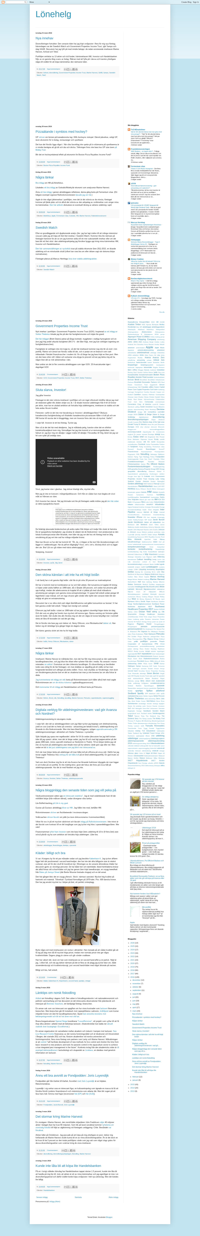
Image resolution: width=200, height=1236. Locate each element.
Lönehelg (53, 14)
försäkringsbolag (158, 466)
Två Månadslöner (138, 130)
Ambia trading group (157, 337)
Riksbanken (64, 641)
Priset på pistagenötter (151, 843)
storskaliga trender (145, 703)
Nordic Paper (145, 601)
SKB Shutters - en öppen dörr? (142, 151)
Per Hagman (142, 631)
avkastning (141, 360)
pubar (130, 649)
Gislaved (152, 471)
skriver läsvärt (53, 817)
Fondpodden (47, 1105)
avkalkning (131, 360)
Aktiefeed (141, 329)
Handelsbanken (49, 1190)
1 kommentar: (52, 977)
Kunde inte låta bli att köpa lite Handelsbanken (68, 1166)
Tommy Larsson (133, 726)
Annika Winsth (159, 344)
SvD (129, 708)
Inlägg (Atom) (54, 1202)
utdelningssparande (76, 778)
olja (159, 612)
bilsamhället (148, 367)
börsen (161, 385)
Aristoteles (160, 352)
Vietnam (138, 751)
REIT (77, 378)
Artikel (38, 998)
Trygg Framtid (148, 728)
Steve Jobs (160, 698)
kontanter (131, 549)
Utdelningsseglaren (157, 738)
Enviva (130, 437)
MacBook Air (132, 574)
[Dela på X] (70, 69)
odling (154, 612)
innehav (142, 507)
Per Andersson (148, 629)
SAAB (100, 73)
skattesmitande (138, 678)
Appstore (131, 350)
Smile (129, 683)
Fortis (141, 459)
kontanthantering (145, 549)
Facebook (141, 444)
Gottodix (72, 216)
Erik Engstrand (150, 437)
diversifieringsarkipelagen (62, 1154)
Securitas (142, 671)
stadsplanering (133, 696)
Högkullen (135, 499)
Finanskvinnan (133, 451)
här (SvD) (90, 1094)
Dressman (161, 424)
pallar (142, 619)
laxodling (68, 698)
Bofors (45, 698)
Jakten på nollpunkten (152, 522)
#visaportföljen (144, 322)
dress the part (152, 424)
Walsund (161, 756)
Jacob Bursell (58, 1105)
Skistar (147, 678)
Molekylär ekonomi (157, 594)
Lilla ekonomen (134, 562)
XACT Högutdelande (138, 760)
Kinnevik (138, 539)
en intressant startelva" (73, 796)
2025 (132, 946)
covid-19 (155, 404)
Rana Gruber (144, 649)
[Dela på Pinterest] (76, 69)
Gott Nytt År (138, 476)
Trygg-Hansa (160, 728)
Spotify (140, 693)
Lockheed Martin (148, 564)
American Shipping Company (142, 339)
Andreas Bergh (148, 342)
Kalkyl (150, 534)
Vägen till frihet (151, 753)
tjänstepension (143, 723)
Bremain (131, 380)
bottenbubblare (159, 377)
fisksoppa (154, 454)
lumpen (137, 567)
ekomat (147, 427)
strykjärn (161, 703)
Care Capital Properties (141, 389)
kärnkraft (131, 554)
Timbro (130, 723)
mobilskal (145, 594)
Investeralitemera (133, 514)
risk (138, 656)
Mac (162, 572)
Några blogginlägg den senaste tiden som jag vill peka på (76, 790)
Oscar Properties (158, 617)
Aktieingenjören (133, 332)
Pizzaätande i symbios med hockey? (61, 131)
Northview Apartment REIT (140, 606)
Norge (130, 604)
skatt (129, 678)
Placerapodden (137, 639)
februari (136, 1077)
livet (154, 562)
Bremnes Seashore (55, 1004)
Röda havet (147, 663)
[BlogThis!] (68, 69)
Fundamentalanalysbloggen (139, 467)
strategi (155, 703)
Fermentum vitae (62, 216)
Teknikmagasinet (158, 713)
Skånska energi (133, 681)
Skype (162, 678)
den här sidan (113, 501)
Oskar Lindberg (133, 619)
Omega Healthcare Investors (151, 614)
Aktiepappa (135, 240)
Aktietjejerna (148, 334)
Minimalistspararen (134, 594)
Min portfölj (146, 907)
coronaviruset (159, 402)
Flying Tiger (138, 457)
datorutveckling (139, 409)
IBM (156, 499)
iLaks (147, 502)
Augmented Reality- (135, 357)
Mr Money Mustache (144, 599)
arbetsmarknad (143, 353)
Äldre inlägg (113, 1197)
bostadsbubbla (133, 375)
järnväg (137, 534)
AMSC (130, 342)
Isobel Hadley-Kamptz (135, 520)
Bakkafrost (131, 362)
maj (134, 1004)
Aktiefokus (47, 216)
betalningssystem (147, 365)
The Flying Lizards (145, 718)
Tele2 (44, 75)
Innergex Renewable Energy (154, 507)
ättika (162, 765)
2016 (132, 977)
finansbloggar (57, 845)
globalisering (143, 474)
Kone (151, 547)
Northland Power (158, 604)
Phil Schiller (132, 636)
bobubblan (160, 370)
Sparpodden (132, 688)
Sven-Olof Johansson (150, 708)
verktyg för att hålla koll (69, 755)
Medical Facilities (149, 584)
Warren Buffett (133, 758)
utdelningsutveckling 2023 (141, 743)
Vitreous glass (133, 753)
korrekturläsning (133, 552)
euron (153, 442)
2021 (132, 960)
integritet (156, 509)
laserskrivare (132, 559)
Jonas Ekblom (142, 532)
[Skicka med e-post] (65, 69)
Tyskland (136, 733)
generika (134, 469)
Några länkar (45, 177)
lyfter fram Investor (58, 832)
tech (138, 713)
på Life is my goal (60, 803)
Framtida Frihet (159, 459)
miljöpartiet (152, 592)
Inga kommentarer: (54, 69)
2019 (132, 967)
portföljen (144, 641)
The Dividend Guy (153, 716)
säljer (102, 1122)
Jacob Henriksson (135, 522)
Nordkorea (154, 601)
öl (134, 768)
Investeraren (146, 514)
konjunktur (160, 547)
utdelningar (133, 738)
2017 (132, 974)
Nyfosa (130, 612)
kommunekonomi (147, 544)
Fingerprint (131, 454)
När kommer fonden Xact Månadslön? (145, 894)
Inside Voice (147, 509)
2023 (132, 953)
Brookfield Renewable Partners (145, 382)
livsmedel (161, 562)
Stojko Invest (140, 701)
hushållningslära (133, 497)
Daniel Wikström (158, 407)
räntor (71, 641)
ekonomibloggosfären (157, 429)
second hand (73, 981)
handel (162, 484)
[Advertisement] (77, 101)
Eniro (162, 434)
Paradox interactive (152, 619)
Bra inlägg (40, 183)
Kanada (161, 534)
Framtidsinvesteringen (140, 149)
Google (130, 476)
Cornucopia (149, 402)
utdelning (160, 735)
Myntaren (131, 601)
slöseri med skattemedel (155, 681)
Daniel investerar (146, 407)
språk (52, 563)
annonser (131, 347)
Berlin (162, 362)
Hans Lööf (157, 486)
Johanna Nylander (154, 527)
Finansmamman (146, 451)
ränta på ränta (159, 661)
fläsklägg (146, 457)
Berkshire (156, 362)
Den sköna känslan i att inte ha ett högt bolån (67, 575)
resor (153, 654)
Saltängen (131, 666)
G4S (129, 469)
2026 (132, 943)
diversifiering (53, 73)
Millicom (161, 592)
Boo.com (161, 372)
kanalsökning (132, 537)
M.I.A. (154, 572)
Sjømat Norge (61, 1021)
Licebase (89, 1050)
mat (139, 582)
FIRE (138, 454)
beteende (131, 367)
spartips (81, 981)
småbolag (136, 683)
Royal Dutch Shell (135, 658)
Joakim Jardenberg (141, 527)
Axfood (45, 73)
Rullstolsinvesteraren (98, 216)
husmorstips (155, 497)
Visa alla (161, 312)
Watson (142, 758)
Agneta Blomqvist (152, 324)
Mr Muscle (156, 599)
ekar (141, 427)
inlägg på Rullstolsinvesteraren (93, 822)
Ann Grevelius (139, 344)
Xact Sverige (142, 763)
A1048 (162, 322)
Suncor (149, 706)
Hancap (156, 484)
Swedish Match (46, 227)
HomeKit (161, 492)
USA (152, 736)
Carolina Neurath (149, 392)
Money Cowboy (137, 259)
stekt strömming (150, 698)
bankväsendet (141, 362)
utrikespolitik (144, 746)
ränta (152, 661)
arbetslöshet (132, 352)
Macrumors (140, 574)
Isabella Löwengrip (157, 517)
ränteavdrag (132, 663)
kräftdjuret (104, 1011)
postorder (153, 641)
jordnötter (157, 532)
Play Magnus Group (150, 639)
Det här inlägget (42, 339)
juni (134, 1001)
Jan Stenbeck (141, 524)
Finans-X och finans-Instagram (142, 168)
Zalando (161, 763)
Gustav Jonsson (142, 481)
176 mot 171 (135, 298)
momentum (131, 596)
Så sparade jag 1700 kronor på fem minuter (153, 780)
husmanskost (145, 497)
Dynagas (131, 427)
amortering (160, 339)
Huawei (130, 495)
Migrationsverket (149, 589)
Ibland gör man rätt (147, 499)
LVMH (136, 569)
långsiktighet (160, 569)
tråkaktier (131, 731)
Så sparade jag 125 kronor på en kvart (145, 814)
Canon (156, 387)
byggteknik (153, 385)
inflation (130, 504)
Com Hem (138, 402)
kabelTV (144, 534)
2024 (132, 950)
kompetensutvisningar (136, 547)
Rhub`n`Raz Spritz (138, 281)
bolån (45, 641)
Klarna (162, 539)
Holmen (155, 492)
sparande (72, 845)
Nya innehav (44, 38)
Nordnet (52, 778)
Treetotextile (132, 728)
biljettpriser (139, 367)
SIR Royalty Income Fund (140, 676)
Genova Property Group (146, 469)
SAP (150, 666)
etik (55, 698)
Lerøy (154, 559)
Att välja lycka (159, 355)
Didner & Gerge (145, 414)
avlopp (149, 360)
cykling (137, 407)
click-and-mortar (149, 399)
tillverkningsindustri (158, 721)
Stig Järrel (58, 563)
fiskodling (60, 698)
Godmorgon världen (157, 474)
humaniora (140, 495)
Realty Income (139, 651)
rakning (135, 649)
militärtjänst (160, 589)
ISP (146, 520)
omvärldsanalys (133, 617)
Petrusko (87, 698)
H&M (145, 484)
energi (157, 434)
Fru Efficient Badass (155, 464)
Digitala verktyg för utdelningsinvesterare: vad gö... (145, 1044)
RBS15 (130, 651)
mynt (162, 599)
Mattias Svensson (134, 584)
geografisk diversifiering (137, 471)
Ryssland (140, 661)
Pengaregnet (132, 626)
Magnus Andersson (152, 574)
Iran (148, 517)
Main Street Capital (141, 577)
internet (139, 512)
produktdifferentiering (147, 646)
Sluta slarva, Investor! (51, 390)
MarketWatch (132, 582)
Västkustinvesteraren (151, 756)
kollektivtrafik (137, 544)
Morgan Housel (153, 596)
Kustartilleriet (152, 552)
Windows (161, 758)
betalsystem (160, 365)
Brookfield (143, 380)
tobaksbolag (152, 723)
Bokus (151, 372)
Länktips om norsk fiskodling (56, 993)
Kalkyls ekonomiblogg (140, 296)
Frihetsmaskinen (134, 464)
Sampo (105, 73)
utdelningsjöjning (144, 738)
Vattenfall (153, 748)
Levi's (159, 559)
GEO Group (160, 469)
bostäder (150, 377)
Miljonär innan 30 (136, 592)
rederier (153, 651)
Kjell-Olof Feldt (151, 539)
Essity (156, 439)
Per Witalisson (153, 631)
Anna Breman (149, 344)
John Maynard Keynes (141, 529)
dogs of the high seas (156, 422)
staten (141, 696)
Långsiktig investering (147, 569)
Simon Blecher (153, 673)
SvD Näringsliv (137, 708)
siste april (152, 676)
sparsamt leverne (143, 688)
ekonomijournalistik (134, 432)
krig (141, 552)
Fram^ (150, 459)
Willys (155, 758)
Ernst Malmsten (133, 439)
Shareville (135, 673)
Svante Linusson (158, 706)
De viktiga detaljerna (150, 797)
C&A (139, 387)
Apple (53, 216)
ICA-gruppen (136, 502)
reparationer (147, 654)
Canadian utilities (147, 387)
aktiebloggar (47, 845)
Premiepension (133, 646)
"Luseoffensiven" (85, 1021)
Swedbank (147, 711)
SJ (157, 676)
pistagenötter (155, 636)
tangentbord (132, 713)
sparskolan (153, 688)
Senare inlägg (42, 1197)
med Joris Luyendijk (85, 1081)
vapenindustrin (96, 698)
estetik (162, 439)
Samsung (145, 666)
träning (137, 731)
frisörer (143, 464)
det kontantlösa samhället (154, 412)
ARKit (130, 355)
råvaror (147, 661)
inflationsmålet (140, 504)
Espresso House (147, 439)
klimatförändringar (134, 542)
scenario (144, 668)
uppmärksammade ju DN (106, 729)
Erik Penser (160, 437)
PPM (156, 644)
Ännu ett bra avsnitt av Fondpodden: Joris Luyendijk (72, 1075)
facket (148, 444)
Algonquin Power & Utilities (139, 337)
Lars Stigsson (147, 557)
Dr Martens (143, 424)
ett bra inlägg (49, 187)
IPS (144, 517)
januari (136, 1080)
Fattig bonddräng (145, 446)
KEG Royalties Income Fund (154, 537)
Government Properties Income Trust (72, 73)
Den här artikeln (56, 205)
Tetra (142, 716)
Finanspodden (159, 451)
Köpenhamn (63, 981)
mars (135, 1011)
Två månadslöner (148, 731)
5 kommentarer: (53, 374)
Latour (140, 559)
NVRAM (161, 609)
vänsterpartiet (138, 756)
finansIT (161, 449)
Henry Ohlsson (53, 641)
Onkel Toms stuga (145, 617)
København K (95, 858)
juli (134, 997)
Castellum (137, 394)
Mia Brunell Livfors (152, 587)
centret (43, 1042)
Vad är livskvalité (154, 746)
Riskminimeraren (146, 656)
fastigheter (134, 446)
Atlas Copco (149, 355)
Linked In (146, 562)
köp (146, 554)
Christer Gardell (154, 397)
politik (136, 641)
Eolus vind (138, 436)
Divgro (153, 419)
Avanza (46, 778)
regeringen (160, 651)
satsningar (135, 668)
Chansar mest (132, 397)
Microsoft (139, 589)
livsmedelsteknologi (135, 564)
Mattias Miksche (158, 582)
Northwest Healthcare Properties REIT (146, 607)
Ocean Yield (145, 611)
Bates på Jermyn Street (49, 872)
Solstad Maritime (134, 686)
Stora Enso (160, 701)
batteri (150, 362)
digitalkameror (143, 417)
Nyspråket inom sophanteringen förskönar (146, 225)
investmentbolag (158, 514)
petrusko (134, 203)
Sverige (139, 711)
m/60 (158, 572)
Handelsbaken (133, 486)
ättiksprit (130, 768)
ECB (137, 427)
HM (77, 216)
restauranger (160, 654)
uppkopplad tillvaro (143, 736)
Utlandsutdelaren (157, 743)
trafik (142, 726)
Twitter (130, 733)
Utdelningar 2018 (149, 828)
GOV (45, 378)
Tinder (135, 723)
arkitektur (136, 355)
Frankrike (151, 461)
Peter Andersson (137, 634)
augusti (136, 994)
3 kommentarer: (53, 842)
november (137, 984)
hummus (150, 495)
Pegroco (131, 624)
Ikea (143, 502)
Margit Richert (132, 579)
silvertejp (143, 673)
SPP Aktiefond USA (152, 693)
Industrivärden (159, 502)
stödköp (138, 706)
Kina (129, 539)
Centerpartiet (160, 394)
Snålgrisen (145, 683)
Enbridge (151, 434)
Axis (162, 360)
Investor (46, 563)
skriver (42, 137)
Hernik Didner (151, 489)
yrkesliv (150, 763)
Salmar (162, 663)
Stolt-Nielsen (150, 701)
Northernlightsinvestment (141, 279)
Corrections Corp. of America (139, 404)
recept (147, 651)
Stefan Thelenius (86, 378)
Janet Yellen (153, 524)
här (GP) (78, 1094)
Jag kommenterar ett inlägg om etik (51, 680)
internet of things (151, 512)
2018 (132, 970)
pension (144, 626)
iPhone (139, 517)
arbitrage (153, 352)
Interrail (161, 512)
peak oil (162, 622)
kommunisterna (159, 544)
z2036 (133, 184)
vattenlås (131, 751)
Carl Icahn (154, 389)
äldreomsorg (149, 765)
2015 (132, 1085)
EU (148, 442)
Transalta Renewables (154, 726)
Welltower (149, 758)
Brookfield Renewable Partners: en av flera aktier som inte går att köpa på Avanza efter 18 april (147, 878)
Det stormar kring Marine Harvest (59, 1116)
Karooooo (140, 537)
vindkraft (155, 751)
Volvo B (142, 753)
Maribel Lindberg (143, 579)
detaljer (130, 414)
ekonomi (154, 427)
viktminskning (146, 751)
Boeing (130, 372)
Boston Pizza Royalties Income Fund (56, 165)
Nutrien (156, 609)
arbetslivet (160, 350)
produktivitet (160, 646)
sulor (144, 706)
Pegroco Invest (144, 624)
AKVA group (159, 334)
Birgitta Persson (159, 367)
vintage (87, 981)
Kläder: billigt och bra (50, 853)
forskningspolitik (133, 459)
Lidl (163, 559)
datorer (130, 409)
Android (130, 344)
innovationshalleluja (134, 509)
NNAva (137, 601)
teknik (150, 713)
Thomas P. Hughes (134, 721)
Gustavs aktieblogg (135, 484)
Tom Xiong (160, 723)
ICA (159, 499)
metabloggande (140, 587)
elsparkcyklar (147, 432)
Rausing (153, 649)
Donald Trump (133, 424)
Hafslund (150, 484)
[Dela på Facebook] (73, 69)
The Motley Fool (158, 718)
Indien (151, 502)
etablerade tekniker (135, 442)
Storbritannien (133, 703)
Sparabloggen (149, 686)
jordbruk (150, 532)
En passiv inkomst (140, 434)
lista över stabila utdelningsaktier (82, 259)
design (140, 412)
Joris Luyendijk (69, 1105)
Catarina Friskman (148, 394)
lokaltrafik (131, 567)
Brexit (51, 698)
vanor (162, 746)
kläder (45, 981)
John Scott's (153, 529)
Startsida (78, 1197)
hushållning (160, 495)
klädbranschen (147, 542)
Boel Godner (138, 372)
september (137, 990)
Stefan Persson (158, 696)
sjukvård (161, 676)
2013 (132, 1091)
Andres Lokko (159, 342)
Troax (140, 728)
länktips (66, 845)
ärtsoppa (157, 765)
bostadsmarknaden (146, 375)
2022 (153, 322)
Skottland (155, 678)
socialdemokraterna (157, 683)
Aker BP (139, 327)
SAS (129, 668)
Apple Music (160, 347)
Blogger (140, 370)
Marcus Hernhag (138, 222)
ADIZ (143, 324)
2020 (132, 963)
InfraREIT (149, 504)
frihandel (161, 461)
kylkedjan (161, 552)
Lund (143, 567)
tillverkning (147, 721)
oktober (136, 987)
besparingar (132, 365)
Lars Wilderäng (158, 557)
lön (142, 572)
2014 (132, 1088)
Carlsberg (161, 389)
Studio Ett (131, 706)
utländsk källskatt (134, 746)
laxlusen (103, 1008)
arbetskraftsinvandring (146, 350)
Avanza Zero (158, 358)
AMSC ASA (137, 342)
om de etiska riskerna (62, 682)
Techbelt (144, 713)
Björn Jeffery (132, 370)
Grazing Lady (153, 479)
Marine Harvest (92, 73)
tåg (141, 733)
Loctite (156, 564)
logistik (162, 564)
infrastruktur (159, 504)
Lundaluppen (152, 567)
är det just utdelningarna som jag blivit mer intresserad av (71, 747)
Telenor (136, 716)
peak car (155, 622)
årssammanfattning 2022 (136, 765)
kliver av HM (67, 808)
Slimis (142, 681)
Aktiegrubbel (160, 329)
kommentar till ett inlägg (50, 687)
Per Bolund (157, 629)
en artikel (48, 664)
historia (143, 492)
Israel (150, 520)
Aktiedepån (132, 329)
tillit (143, 721)
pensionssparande (157, 626)
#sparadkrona (133, 322)
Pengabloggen (159, 624)
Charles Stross (143, 397)
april (134, 1007)
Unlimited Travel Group (151, 733)
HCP (162, 486)
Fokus (152, 457)
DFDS (136, 414)
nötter (136, 612)
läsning (137, 572)
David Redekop (150, 409)
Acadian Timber (134, 324)
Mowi (134, 599)
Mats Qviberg (147, 582)
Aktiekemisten (147, 332)
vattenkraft (160, 748)
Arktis (142, 355)
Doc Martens (143, 422)
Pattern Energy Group (144, 622)
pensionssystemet (135, 629)
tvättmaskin (160, 731)
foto (146, 459)
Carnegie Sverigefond (135, 392)
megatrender (160, 584)
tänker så (107, 623)
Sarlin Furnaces (158, 666)
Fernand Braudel (135, 449)
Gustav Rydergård (157, 481)
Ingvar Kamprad (133, 507)
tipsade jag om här (83, 195)
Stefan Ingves (148, 696)
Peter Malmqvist (150, 634)
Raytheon (161, 649)
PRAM (162, 644)
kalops (155, 534)
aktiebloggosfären (158, 327)
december (137, 980)
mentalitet (131, 587)
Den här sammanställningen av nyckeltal (53, 249)
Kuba (145, 552)
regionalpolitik (132, 654)
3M (157, 322)
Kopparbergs (160, 549)
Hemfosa (131, 489)
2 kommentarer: (53, 1150)
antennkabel (140, 347)
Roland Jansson (158, 656)
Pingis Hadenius (143, 636)
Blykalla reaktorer (150, 370)
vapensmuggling (108, 698)
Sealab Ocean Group (156, 668)
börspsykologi (132, 387)
